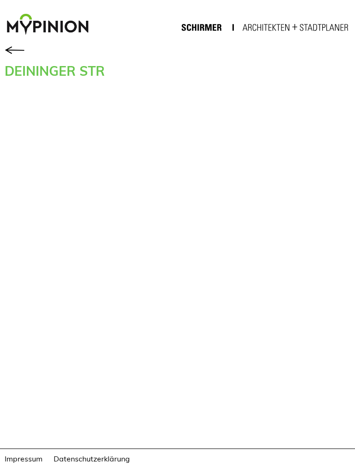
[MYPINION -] (51, 25)
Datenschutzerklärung (92, 458)
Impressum (24, 458)
